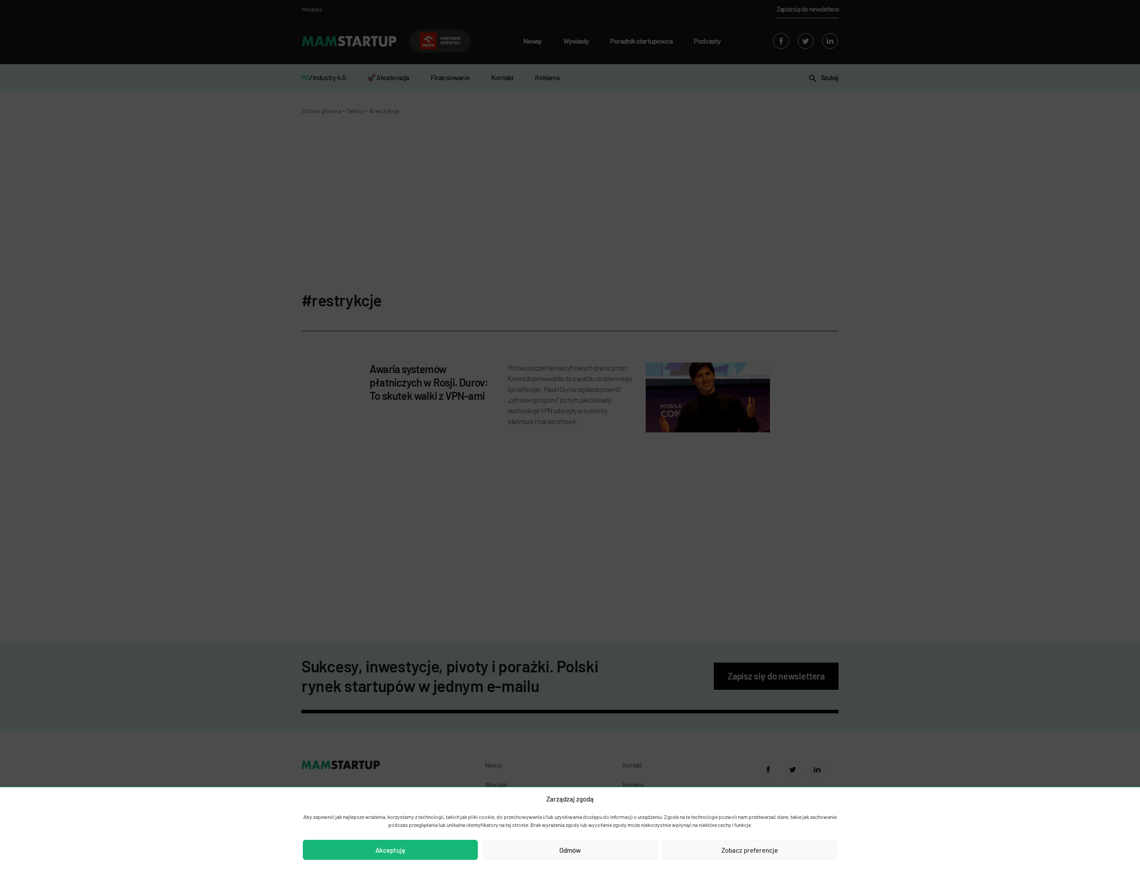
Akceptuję (390, 850)
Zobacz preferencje (749, 850)
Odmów (570, 850)
